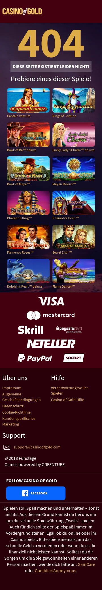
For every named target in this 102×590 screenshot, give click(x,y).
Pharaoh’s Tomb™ (65, 218)
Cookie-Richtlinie (16, 412)
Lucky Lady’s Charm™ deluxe (73, 150)
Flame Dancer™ (63, 286)
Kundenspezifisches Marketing (18, 421)
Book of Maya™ (18, 184)
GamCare (86, 564)
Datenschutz (13, 405)
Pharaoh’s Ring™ (19, 218)
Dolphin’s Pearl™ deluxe (24, 286)
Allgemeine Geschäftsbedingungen (21, 396)
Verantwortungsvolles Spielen (69, 390)
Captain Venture (18, 116)
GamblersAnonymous (55, 570)
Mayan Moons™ (64, 184)
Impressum (12, 387)
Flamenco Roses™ (20, 252)
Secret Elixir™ (62, 252)
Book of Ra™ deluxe (21, 150)
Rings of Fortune (64, 116)
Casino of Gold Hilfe (67, 399)
